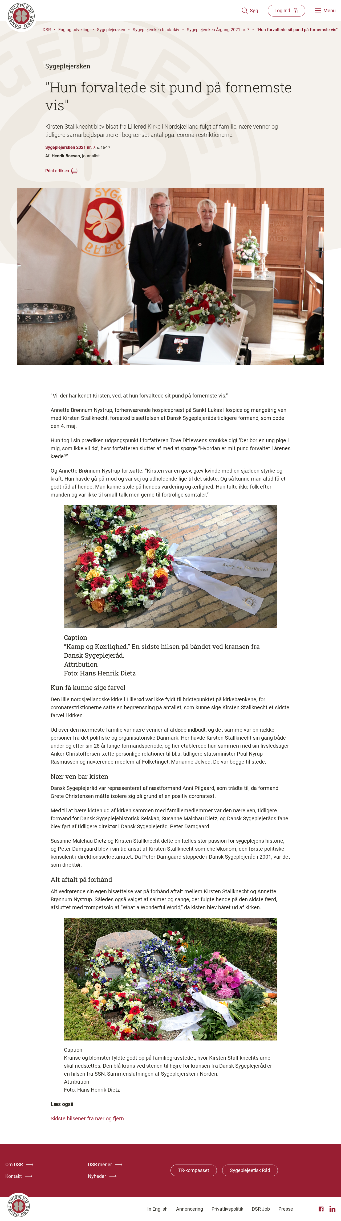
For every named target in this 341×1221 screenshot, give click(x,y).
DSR (47, 29)
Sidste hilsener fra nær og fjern (87, 1118)
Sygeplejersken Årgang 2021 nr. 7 (218, 29)
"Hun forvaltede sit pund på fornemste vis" (297, 29)
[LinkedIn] (332, 1209)
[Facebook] (322, 1209)
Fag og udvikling (74, 29)
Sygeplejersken (111, 29)
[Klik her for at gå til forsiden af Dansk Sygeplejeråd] (123, 10)
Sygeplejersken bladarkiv (156, 29)
